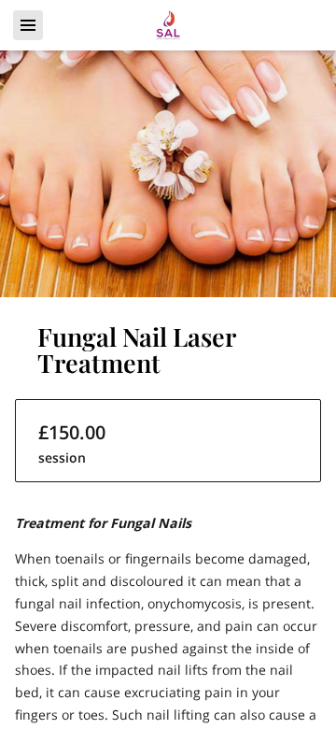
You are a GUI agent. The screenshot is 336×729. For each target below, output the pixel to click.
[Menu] (28, 25)
